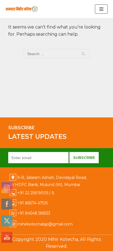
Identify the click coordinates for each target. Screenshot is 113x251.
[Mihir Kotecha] (21, 9)
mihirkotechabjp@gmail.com (45, 224)
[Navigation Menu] (101, 9)
